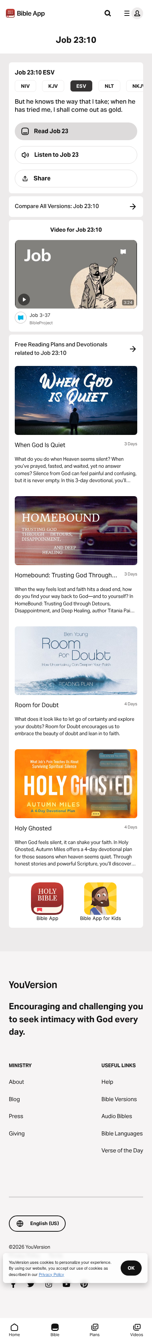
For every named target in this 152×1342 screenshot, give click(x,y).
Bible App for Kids (100, 918)
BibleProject (41, 322)
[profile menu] (132, 13)
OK (131, 1268)
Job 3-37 (46, 315)
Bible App (47, 918)
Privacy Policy (51, 1274)
